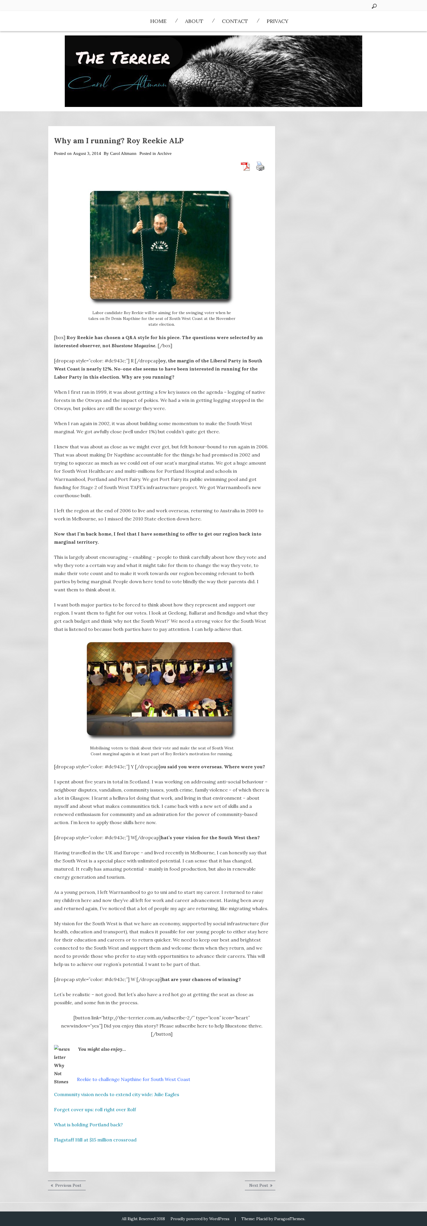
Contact (235, 21)
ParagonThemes (289, 1218)
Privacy (277, 21)
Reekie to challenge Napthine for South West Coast (133, 1079)
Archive (164, 153)
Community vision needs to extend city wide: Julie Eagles (116, 1094)
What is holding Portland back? (88, 1124)
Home (158, 21)
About (194, 21)
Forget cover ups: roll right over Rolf (95, 1109)
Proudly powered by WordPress (200, 1218)
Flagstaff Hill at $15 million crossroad (95, 1140)
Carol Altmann (123, 153)
